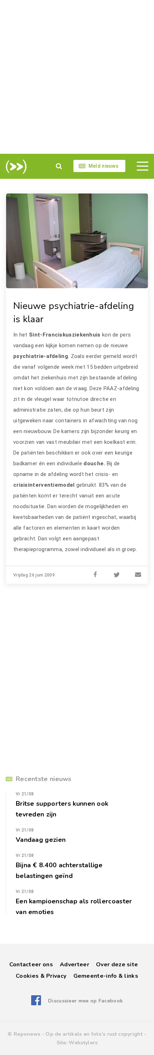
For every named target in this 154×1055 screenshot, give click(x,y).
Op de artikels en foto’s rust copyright (94, 1034)
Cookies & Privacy (41, 976)
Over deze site (117, 964)
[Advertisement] (77, 77)
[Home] (15, 167)
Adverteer (74, 964)
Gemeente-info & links (105, 976)
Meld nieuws (103, 166)
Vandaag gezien (41, 839)
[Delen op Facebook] (95, 575)
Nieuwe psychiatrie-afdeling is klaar (73, 312)
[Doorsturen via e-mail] (138, 575)
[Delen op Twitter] (116, 575)
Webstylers (83, 1042)
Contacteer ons (31, 964)
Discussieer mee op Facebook (85, 1000)
